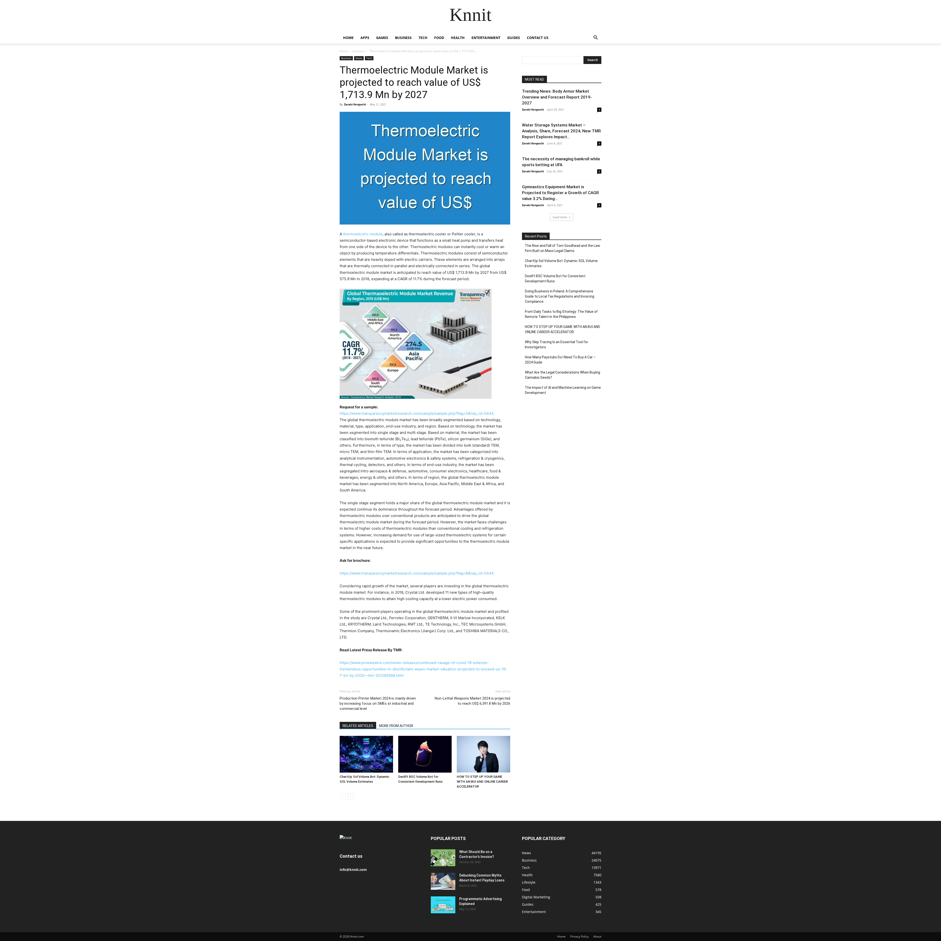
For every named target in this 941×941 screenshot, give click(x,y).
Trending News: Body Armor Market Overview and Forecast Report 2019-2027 (557, 97)
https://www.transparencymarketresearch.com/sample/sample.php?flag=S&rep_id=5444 (417, 413)
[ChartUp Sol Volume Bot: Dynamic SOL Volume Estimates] (366, 754)
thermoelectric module (363, 234)
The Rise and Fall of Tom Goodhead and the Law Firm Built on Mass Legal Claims (562, 248)
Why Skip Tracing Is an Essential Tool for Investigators (556, 344)
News (359, 58)
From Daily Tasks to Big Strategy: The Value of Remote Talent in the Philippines (561, 314)
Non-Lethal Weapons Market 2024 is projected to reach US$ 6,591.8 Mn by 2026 (472, 701)
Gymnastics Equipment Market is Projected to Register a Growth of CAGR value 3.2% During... (560, 192)
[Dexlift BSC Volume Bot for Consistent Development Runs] (425, 754)
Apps (364, 37)
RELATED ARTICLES (358, 726)
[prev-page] (343, 796)
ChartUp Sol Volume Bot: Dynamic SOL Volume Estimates (561, 263)
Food (439, 37)
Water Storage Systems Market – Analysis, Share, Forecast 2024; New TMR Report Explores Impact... (561, 131)
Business (403, 37)
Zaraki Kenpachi (355, 104)
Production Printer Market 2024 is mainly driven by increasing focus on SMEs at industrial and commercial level (378, 703)
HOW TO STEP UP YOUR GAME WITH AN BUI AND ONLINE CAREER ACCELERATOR (482, 781)
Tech (423, 37)
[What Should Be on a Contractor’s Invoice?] (443, 857)
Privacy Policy (579, 936)
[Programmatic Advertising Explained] (443, 904)
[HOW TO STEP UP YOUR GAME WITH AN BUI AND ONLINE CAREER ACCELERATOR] (483, 754)
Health (458, 37)
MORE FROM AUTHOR (396, 726)
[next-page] (350, 796)
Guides (513, 37)
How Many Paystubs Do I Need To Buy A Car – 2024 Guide (560, 359)
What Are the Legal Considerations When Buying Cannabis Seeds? (562, 374)
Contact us (537, 37)
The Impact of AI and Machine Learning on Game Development (563, 390)
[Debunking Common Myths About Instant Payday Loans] (443, 881)
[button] (595, 38)
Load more (560, 217)
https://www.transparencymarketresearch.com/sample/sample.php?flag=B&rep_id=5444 (417, 573)
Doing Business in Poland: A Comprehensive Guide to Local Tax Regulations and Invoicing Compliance (559, 296)
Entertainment (485, 37)
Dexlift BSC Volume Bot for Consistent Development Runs (555, 278)
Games (382, 37)
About (597, 936)
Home (348, 37)
